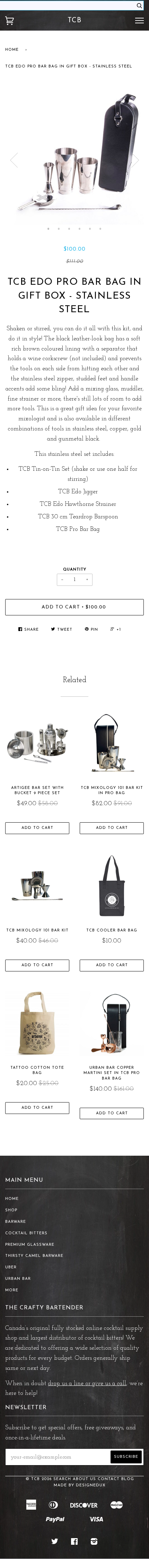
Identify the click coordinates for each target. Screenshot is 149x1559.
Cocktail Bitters (26, 1233)
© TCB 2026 (39, 1479)
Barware (15, 1222)
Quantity (74, 570)
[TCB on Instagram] (94, 1543)
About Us (84, 1479)
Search (62, 1479)
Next (135, 160)
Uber (11, 1267)
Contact (109, 1479)
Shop (11, 1210)
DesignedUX (91, 1485)
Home (12, 50)
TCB (74, 20)
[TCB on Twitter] (55, 1543)
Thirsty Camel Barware (34, 1256)
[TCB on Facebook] (74, 1543)
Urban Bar (18, 1279)
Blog (127, 1479)
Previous (14, 160)
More (11, 1290)
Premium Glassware (29, 1245)
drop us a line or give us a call (87, 1384)
